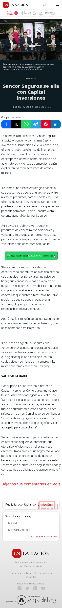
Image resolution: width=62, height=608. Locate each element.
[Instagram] (35, 588)
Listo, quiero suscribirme (42, 536)
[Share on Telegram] (36, 124)
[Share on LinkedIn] (56, 124)
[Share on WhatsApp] (26, 124)
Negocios (31, 78)
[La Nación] (15, 5)
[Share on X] (16, 124)
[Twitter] (27, 588)
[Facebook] (19, 588)
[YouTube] (43, 588)
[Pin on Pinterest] (46, 124)
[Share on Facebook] (6, 124)
